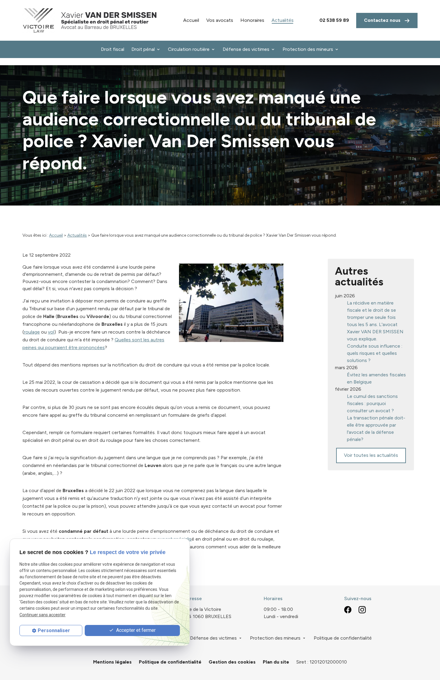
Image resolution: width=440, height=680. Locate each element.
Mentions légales (112, 662)
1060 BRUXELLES (207, 612)
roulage (32, 332)
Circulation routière (189, 49)
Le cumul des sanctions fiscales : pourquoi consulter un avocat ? (372, 403)
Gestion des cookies (232, 662)
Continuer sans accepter (42, 614)
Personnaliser (54, 630)
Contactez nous (383, 20)
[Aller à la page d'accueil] (89, 20)
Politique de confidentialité (343, 638)
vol (51, 332)
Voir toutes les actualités (371, 455)
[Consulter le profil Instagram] (362, 609)
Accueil (191, 20)
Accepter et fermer (135, 630)
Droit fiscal (112, 49)
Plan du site (276, 662)
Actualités (282, 20)
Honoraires (252, 20)
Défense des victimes (246, 49)
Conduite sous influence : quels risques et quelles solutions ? (374, 353)
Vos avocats (219, 20)
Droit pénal (143, 49)
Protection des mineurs (308, 49)
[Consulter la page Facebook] (347, 609)
